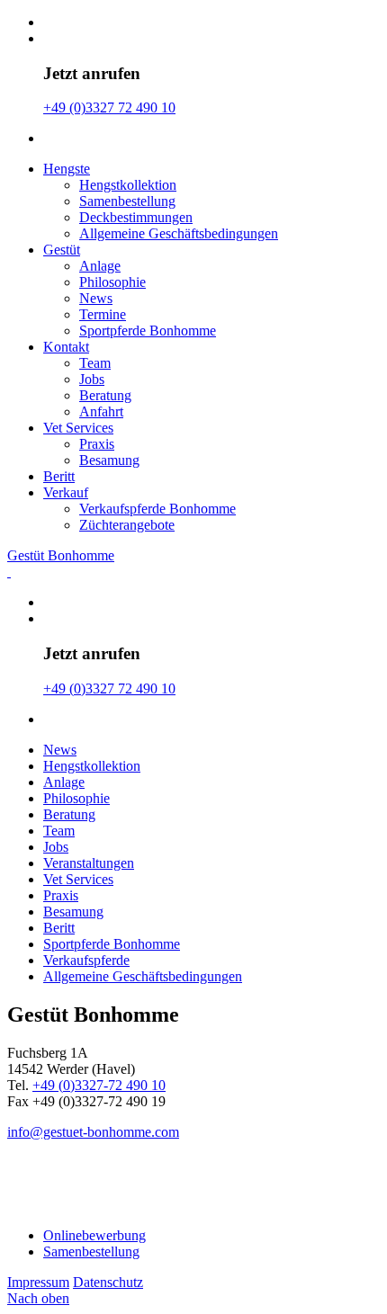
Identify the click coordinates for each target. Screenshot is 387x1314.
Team (95, 363)
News (95, 298)
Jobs (91, 379)
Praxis (96, 443)
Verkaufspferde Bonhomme (157, 508)
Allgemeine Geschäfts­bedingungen (178, 233)
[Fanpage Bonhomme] (21, 1183)
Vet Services (78, 427)
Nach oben (38, 1298)
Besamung (109, 460)
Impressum (38, 1282)
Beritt (59, 476)
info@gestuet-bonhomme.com (93, 1132)
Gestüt (61, 249)
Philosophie (112, 282)
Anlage (100, 265)
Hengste (66, 168)
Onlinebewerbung (94, 1235)
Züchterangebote (127, 524)
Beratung (105, 395)
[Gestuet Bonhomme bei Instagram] (53, 1183)
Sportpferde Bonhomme (147, 330)
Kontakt (66, 346)
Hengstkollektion (127, 184)
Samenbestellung (127, 201)
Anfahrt (101, 411)
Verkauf (65, 492)
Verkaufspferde (86, 960)
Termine (102, 314)
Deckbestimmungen (136, 217)
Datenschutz (108, 1282)
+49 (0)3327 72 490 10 (109, 107)
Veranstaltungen (88, 863)
